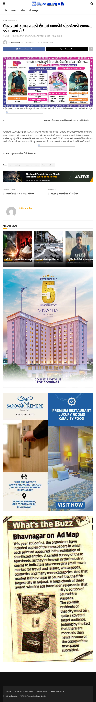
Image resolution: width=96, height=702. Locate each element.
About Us (18, 691)
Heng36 (6, 677)
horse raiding (14, 165)
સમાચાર (14, 10)
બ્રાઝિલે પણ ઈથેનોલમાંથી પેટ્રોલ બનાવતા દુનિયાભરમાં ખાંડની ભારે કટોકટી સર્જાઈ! (30, 259)
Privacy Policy (42, 691)
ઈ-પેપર (23, 10)
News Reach (40, 696)
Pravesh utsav (48, 165)
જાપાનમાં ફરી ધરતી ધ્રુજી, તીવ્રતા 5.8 (48, 259)
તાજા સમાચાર (13, 20)
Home (5, 20)
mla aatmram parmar (31, 165)
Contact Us (7, 691)
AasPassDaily (13, 696)
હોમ (6, 10)
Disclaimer (29, 691)
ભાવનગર (45, 42)
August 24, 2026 (12, 263)
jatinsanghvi (15, 42)
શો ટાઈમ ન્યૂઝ (33, 10)
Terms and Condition (58, 691)
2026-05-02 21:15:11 (32, 42)
